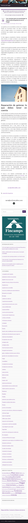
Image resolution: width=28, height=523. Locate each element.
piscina (3, 489)
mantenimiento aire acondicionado (10, 385)
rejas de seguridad (6, 415)
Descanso (4, 481)
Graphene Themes (11, 521)
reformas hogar (19, 23)
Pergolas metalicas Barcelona (8, 402)
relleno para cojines (6, 418)
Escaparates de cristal (7, 339)
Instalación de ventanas (7, 364)
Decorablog (8, 477)
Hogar (14, 23)
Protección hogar (12, 489)
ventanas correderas (6, 454)
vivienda (14, 495)
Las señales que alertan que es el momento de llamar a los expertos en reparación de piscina (14, 11)
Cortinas (3, 477)
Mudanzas (4, 391)
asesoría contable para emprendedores (11, 290)
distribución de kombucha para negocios (11, 334)
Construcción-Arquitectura (8, 315)
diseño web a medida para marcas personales (12, 331)
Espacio (23, 481)
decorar (20, 479)
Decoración (4, 325)
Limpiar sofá (4, 380)
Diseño (3, 328)
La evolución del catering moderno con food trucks (13, 256)
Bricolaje (4, 296)
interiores (4, 485)
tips (14, 493)
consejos (21, 475)
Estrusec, (22, 175)
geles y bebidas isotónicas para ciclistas (11, 353)
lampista (4, 377)
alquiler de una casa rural (7, 279)
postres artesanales (6, 407)
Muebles (4, 394)
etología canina (5, 345)
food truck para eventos (7, 347)
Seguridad (4, 429)
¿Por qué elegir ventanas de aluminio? (13, 15)
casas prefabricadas (6, 306)
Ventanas (24, 493)
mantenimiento (6, 487)
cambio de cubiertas (6, 298)
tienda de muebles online (7, 445)
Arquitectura (5, 285)
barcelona (4, 473)
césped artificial (5, 309)
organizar (22, 487)
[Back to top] (25, 520)
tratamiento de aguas (7, 451)
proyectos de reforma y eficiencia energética (12, 410)
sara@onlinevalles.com (7, 23)
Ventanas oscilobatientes (8, 459)
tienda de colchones (6, 443)
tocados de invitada (6, 448)
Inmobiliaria (4, 361)
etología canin (5, 342)
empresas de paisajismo (7, 336)
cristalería (4, 323)
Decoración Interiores (10, 479)
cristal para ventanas (6, 320)
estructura (4, 483)
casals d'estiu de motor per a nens (9, 304)
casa (20, 473)
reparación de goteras (8, 193)
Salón (3, 491)
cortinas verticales (6, 317)
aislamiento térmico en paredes (9, 276)
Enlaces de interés (20, 510)
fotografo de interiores (7, 350)
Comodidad (14, 475)
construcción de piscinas (7, 312)
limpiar (17, 485)
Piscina (3, 404)
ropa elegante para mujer (7, 426)
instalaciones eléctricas (7, 366)
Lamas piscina (5, 372)
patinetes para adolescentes (8, 399)
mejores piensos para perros (8, 388)
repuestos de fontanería (7, 421)
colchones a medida (6, 475)
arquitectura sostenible (7, 287)
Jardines (4, 369)
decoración (17, 477)
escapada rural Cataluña (7, 274)
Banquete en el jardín (7, 293)
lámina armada (5, 375)
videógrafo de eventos (7, 464)
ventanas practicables (7, 462)
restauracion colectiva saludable (9, 424)
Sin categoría (5, 434)
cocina (23, 473)
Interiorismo (11, 485)
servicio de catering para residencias (10, 432)
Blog (13, 473)
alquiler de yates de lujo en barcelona (10, 282)
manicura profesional (6, 383)
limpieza (21, 485)
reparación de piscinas (20, 489)
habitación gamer (15, 483)
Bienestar (9, 473)
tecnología (12, 491)
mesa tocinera (13, 487)
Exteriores (9, 483)
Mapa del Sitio (5, 510)
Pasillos (4, 396)
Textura (11, 493)
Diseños (14, 481)
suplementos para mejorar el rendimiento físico (12, 440)
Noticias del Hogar (5, 5)
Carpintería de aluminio (7, 301)
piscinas (6, 489)
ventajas (18, 493)
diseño (9, 481)
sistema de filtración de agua (8, 437)
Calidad (17, 473)
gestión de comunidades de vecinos (10, 355)
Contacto (12, 510)
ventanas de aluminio (7, 456)
